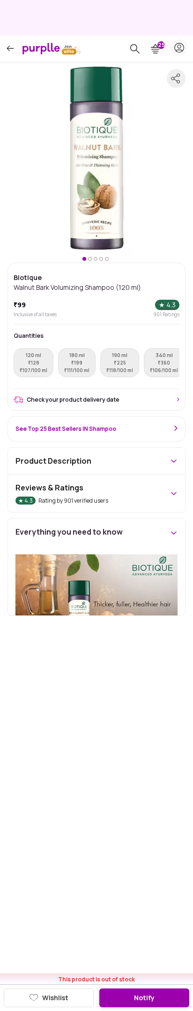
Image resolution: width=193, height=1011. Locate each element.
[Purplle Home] (41, 48)
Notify (144, 997)
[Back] (10, 49)
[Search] (135, 48)
